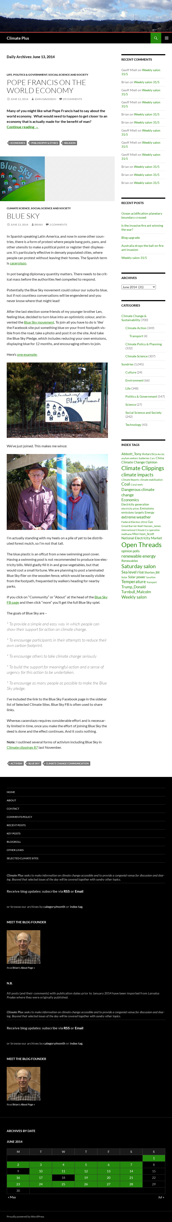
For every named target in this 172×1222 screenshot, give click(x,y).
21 (131, 1177)
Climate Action (135, 328)
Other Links (15, 850)
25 (63, 1184)
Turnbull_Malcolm (136, 591)
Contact (13, 808)
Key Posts (13, 833)
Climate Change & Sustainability (133, 318)
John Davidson (45, 99)
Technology (133, 425)
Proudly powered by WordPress (25, 1216)
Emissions (147, 508)
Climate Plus (18, 38)
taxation (150, 577)
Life (9, 74)
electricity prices (130, 508)
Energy (149, 512)
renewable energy (138, 556)
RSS (67, 891)
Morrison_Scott (143, 534)
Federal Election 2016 (134, 521)
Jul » (161, 1197)
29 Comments (72, 99)
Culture (130, 372)
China (160, 458)
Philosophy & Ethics (44, 142)
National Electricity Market (141, 538)
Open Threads (141, 544)
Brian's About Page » (24, 967)
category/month (54, 907)
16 (18, 1177)
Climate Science (18, 208)
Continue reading (23, 127)
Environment (134, 380)
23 (18, 1184)
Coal (125, 484)
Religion (69, 142)
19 (86, 1177)
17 (41, 1177)
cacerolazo (18, 263)
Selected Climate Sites (22, 858)
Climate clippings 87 (22, 747)
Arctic (161, 454)
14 (131, 1171)
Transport (136, 336)
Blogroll (14, 841)
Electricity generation (135, 504)
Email (79, 891)
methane (126, 534)
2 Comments (58, 224)
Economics (18, 142)
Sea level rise (132, 572)
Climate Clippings (142, 468)
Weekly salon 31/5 (146, 82)
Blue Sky (34, 763)
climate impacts (137, 474)
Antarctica (149, 454)
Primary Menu (166, 38)
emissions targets (132, 512)
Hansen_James (152, 525)
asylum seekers (129, 458)
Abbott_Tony (131, 454)
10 (41, 1171)
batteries (144, 458)
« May (12, 1197)
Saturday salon (138, 566)
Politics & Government (30, 74)
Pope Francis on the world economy (46, 86)
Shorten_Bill (151, 572)
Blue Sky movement (39, 322)
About (11, 800)
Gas (150, 522)
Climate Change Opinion (139, 462)
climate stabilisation (151, 479)
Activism (16, 763)
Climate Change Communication (67, 763)
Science (130, 404)
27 (108, 1184)
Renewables (129, 561)
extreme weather (136, 516)
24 (41, 1184)
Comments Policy (19, 817)
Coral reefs (137, 484)
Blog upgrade (130, 237)
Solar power (137, 577)
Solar (124, 577)
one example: (27, 354)
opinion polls (130, 551)
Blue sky (23, 215)
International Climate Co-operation (140, 530)
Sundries (127, 364)
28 (131, 1184)
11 (63, 1171)
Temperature (133, 581)
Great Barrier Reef (132, 526)
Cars (152, 458)
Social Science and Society (68, 74)
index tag (76, 907)
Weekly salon (134, 596)
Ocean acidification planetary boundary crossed (141, 215)
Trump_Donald (133, 586)
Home (11, 792)
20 (108, 1177)
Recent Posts (16, 825)
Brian (38, 224)
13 (108, 1171)
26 (86, 1184)
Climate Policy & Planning (143, 344)
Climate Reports (130, 479)
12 (86, 1171)
